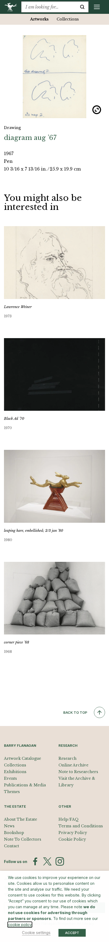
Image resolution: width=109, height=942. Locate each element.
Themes (12, 791)
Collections (68, 19)
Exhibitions (15, 771)
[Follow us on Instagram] (60, 861)
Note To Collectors (22, 839)
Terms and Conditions (80, 826)
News (9, 826)
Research (67, 758)
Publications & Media (25, 785)
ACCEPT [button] (72, 933)
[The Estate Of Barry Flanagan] (12, 7)
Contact (11, 846)
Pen (8, 161)
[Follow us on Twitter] (47, 861)
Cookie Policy (72, 839)
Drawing (12, 127)
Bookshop (14, 832)
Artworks (39, 19)
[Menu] (97, 7)
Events (10, 778)
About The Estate (20, 819)
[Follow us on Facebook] (35, 861)
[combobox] (48, 7)
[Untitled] (54, 76)
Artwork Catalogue (22, 758)
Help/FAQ (68, 819)
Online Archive (73, 765)
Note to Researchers (78, 771)
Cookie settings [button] (36, 932)
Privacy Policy (72, 832)
